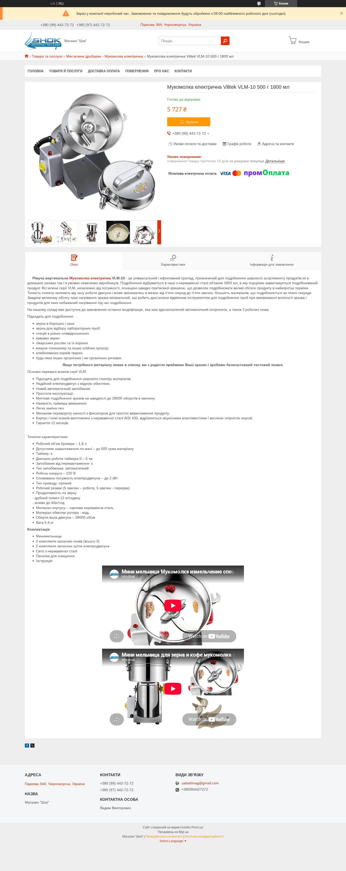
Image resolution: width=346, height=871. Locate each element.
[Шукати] (225, 41)
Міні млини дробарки (83, 56)
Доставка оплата (104, 71)
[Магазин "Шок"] (43, 41)
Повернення (136, 71)
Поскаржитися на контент (164, 836)
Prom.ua (197, 827)
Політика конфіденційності (204, 836)
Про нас (161, 71)
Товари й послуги (65, 71)
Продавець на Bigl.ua (173, 832)
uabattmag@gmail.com (200, 783)
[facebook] (27, 746)
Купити (192, 122)
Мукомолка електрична (124, 56)
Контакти (183, 71)
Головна (36, 71)
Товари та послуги (47, 56)
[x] (32, 746)
